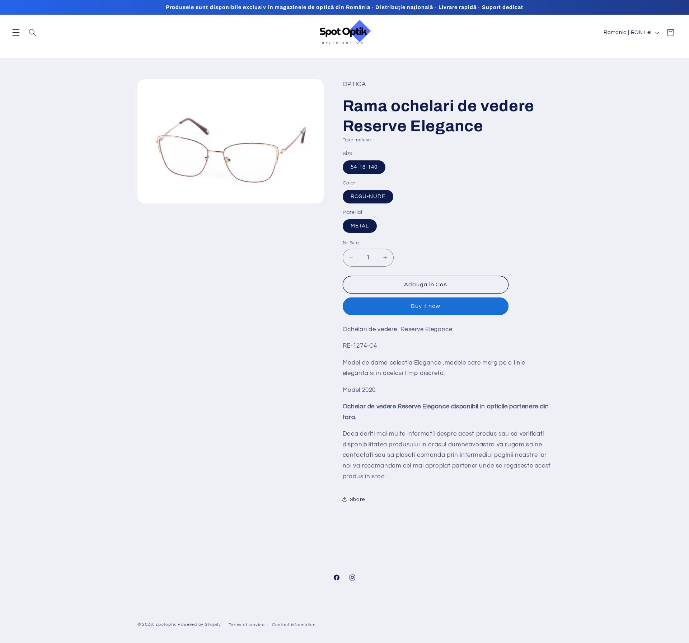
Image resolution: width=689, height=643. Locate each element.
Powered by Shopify (199, 624)
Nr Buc (351, 242)
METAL (360, 225)
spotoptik (166, 624)
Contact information (294, 625)
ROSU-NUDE (368, 196)
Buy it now (426, 306)
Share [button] (357, 499)
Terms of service (247, 625)
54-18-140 (364, 166)
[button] (16, 32)
